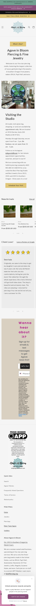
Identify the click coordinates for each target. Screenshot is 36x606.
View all (31, 199)
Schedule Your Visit (16, 185)
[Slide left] (13, 233)
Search (6, 481)
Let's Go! (25, 366)
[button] (2, 27)
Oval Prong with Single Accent (8, 224)
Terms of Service (10, 495)
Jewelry (6, 517)
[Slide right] (22, 233)
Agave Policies (9, 486)
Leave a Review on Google (25, 242)
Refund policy (8, 499)
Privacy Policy (22, 414)
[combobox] (20, 373)
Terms (20, 415)
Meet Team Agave (10, 526)
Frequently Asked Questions (14, 490)
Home (6, 512)
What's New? (18, 44)
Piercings (7, 521)
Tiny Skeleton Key (23, 224)
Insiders (7, 530)
